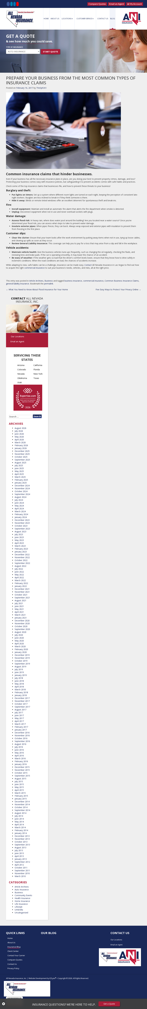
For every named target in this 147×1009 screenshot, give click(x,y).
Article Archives (36, 280)
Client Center (13, 951)
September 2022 (22, 563)
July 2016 (19, 747)
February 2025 (21, 479)
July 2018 (19, 678)
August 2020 (20, 632)
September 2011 (22, 870)
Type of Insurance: (14, 47)
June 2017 (19, 715)
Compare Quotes (97, 4)
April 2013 (19, 856)
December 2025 (22, 451)
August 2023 (20, 531)
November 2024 (22, 488)
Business (49, 280)
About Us (55, 18)
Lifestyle (18, 906)
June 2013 (19, 853)
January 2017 (21, 729)
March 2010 (20, 876)
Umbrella (19, 909)
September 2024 (22, 494)
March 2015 (20, 793)
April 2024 (19, 508)
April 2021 (19, 612)
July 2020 (19, 635)
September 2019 (22, 663)
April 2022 (19, 577)
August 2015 (20, 778)
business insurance (73, 280)
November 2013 (22, 839)
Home (46, 18)
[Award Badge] (27, 398)
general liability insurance (17, 283)
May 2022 (19, 574)
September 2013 (22, 844)
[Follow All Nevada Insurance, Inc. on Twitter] (11, 4)
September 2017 (22, 706)
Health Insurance (22, 898)
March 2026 (20, 442)
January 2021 (21, 617)
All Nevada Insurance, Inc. (16, 978)
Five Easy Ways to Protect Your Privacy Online (118, 289)
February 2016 (21, 761)
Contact (88, 265)
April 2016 (19, 755)
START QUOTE (50, 51)
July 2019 (19, 669)
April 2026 (19, 439)
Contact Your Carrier (16, 955)
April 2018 (19, 686)
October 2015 (21, 772)
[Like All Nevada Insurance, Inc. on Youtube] (17, 4)
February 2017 (21, 726)
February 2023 (21, 548)
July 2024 (19, 500)
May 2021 (19, 609)
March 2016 (20, 758)
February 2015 (21, 795)
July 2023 (19, 534)
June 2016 (19, 749)
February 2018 (21, 692)
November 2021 (22, 591)
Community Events (23, 895)
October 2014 (21, 807)
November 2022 (22, 557)
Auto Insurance (22, 889)
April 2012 (19, 864)
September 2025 (22, 459)
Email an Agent (116, 4)
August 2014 (20, 813)
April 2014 (19, 824)
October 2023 (21, 525)
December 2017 (22, 698)
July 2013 (19, 850)
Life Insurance (21, 904)
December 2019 (22, 655)
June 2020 (19, 637)
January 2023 (21, 551)
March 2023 (20, 546)
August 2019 (20, 666)
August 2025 (20, 462)
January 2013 (21, 859)
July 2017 (19, 712)
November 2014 (22, 804)
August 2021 (20, 600)
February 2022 (21, 583)
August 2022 (20, 566)
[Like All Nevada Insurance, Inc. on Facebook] (8, 4)
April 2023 (19, 543)
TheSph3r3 (41, 87)
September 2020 (22, 629)
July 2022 (19, 568)
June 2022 (19, 571)
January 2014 (21, 833)
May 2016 (19, 752)
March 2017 (20, 724)
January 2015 (21, 798)
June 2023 (19, 537)
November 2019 (22, 658)
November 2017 (22, 701)
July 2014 (19, 816)
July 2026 (19, 431)
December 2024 (22, 485)
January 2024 (21, 517)
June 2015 (19, 784)
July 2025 (19, 465)
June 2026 (19, 433)
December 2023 (22, 520)
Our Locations (17, 336)
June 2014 (19, 818)
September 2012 (22, 861)
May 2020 (19, 640)
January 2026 (21, 448)
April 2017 (19, 721)
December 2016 (22, 732)
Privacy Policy (13, 968)
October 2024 (21, 491)
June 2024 (19, 502)
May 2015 (19, 787)
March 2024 (20, 511)
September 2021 (22, 597)
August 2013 (20, 847)
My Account (135, 4)
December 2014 (22, 801)
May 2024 (19, 505)
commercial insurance (34, 267)
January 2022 (21, 586)
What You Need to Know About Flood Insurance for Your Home (37, 289)
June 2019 (19, 672)
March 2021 (20, 614)
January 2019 (21, 675)
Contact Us (102, 18)
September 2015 (22, 775)
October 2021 (21, 594)
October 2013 (21, 841)
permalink (48, 283)
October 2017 (21, 703)
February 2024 (21, 514)
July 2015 (19, 781)
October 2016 (21, 738)
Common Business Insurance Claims (122, 280)
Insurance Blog (13, 947)
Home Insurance (22, 901)
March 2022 (20, 580)
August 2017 (20, 709)
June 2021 (19, 606)
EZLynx (52, 978)
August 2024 (20, 497)
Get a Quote (109, 1003)
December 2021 (22, 589)
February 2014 (21, 830)
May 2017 (19, 718)
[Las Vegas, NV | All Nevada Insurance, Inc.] (21, 18)
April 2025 (19, 474)
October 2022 (21, 560)
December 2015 (22, 767)
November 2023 (22, 523)
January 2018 (21, 695)
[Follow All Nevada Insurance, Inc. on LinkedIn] (14, 4)
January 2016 (21, 764)
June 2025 (19, 468)
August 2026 (20, 428)
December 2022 (22, 554)
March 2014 (20, 827)
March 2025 (20, 477)
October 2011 (21, 867)
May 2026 (19, 436)
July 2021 (19, 603)
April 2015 (19, 790)
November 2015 (22, 770)
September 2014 (22, 810)
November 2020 (22, 623)
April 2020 (19, 643)
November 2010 (22, 873)
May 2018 (19, 683)
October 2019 (21, 660)
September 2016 (22, 741)
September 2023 (22, 528)
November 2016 (22, 735)
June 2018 (19, 681)
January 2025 (21, 482)
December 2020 (22, 620)
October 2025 (21, 456)
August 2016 (20, 744)
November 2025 (22, 454)
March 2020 (20, 646)
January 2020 (21, 652)
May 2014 (19, 821)
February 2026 (21, 445)
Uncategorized (21, 912)
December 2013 (22, 836)
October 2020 (21, 626)
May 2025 (19, 471)
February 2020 (21, 649)
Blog (112, 18)
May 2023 (19, 540)
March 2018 (20, 689)
